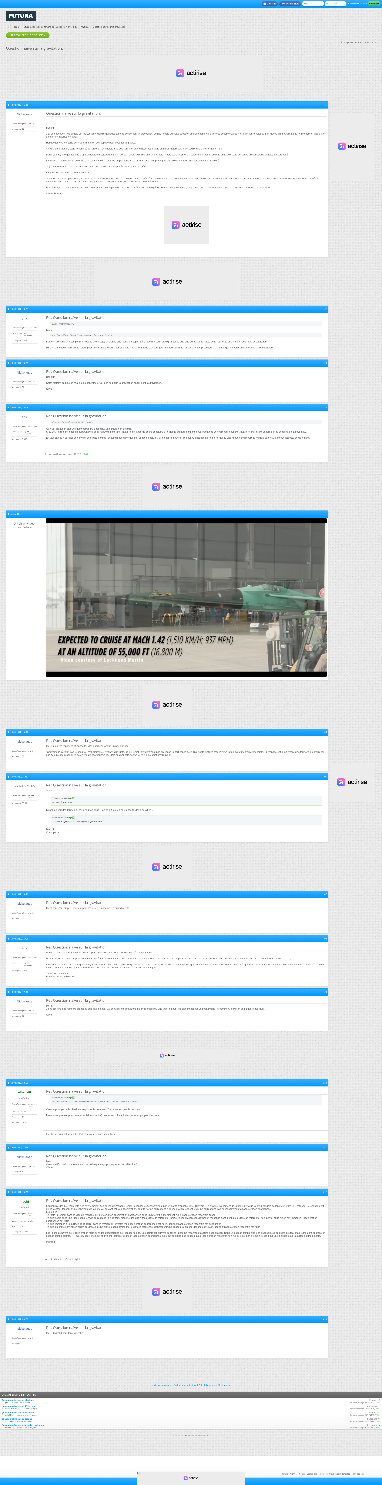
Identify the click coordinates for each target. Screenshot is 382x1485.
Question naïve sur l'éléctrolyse (17, 1412)
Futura (285, 1473)
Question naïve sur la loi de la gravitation (22, 1425)
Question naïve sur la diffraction (18, 1406)
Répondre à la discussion (27, 35)
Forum (16, 26)
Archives (293, 1473)
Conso (302, 1473)
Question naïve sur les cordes (16, 1418)
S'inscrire (269, 3)
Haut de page (358, 1473)
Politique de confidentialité (338, 1473)
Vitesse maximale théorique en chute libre (175, 1385)
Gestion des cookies (315, 1473)
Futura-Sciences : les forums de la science (44, 26)
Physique (85, 26)
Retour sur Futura (290, 3)
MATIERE (72, 26)
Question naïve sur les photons (17, 1400)
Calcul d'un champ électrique (213, 1385)
